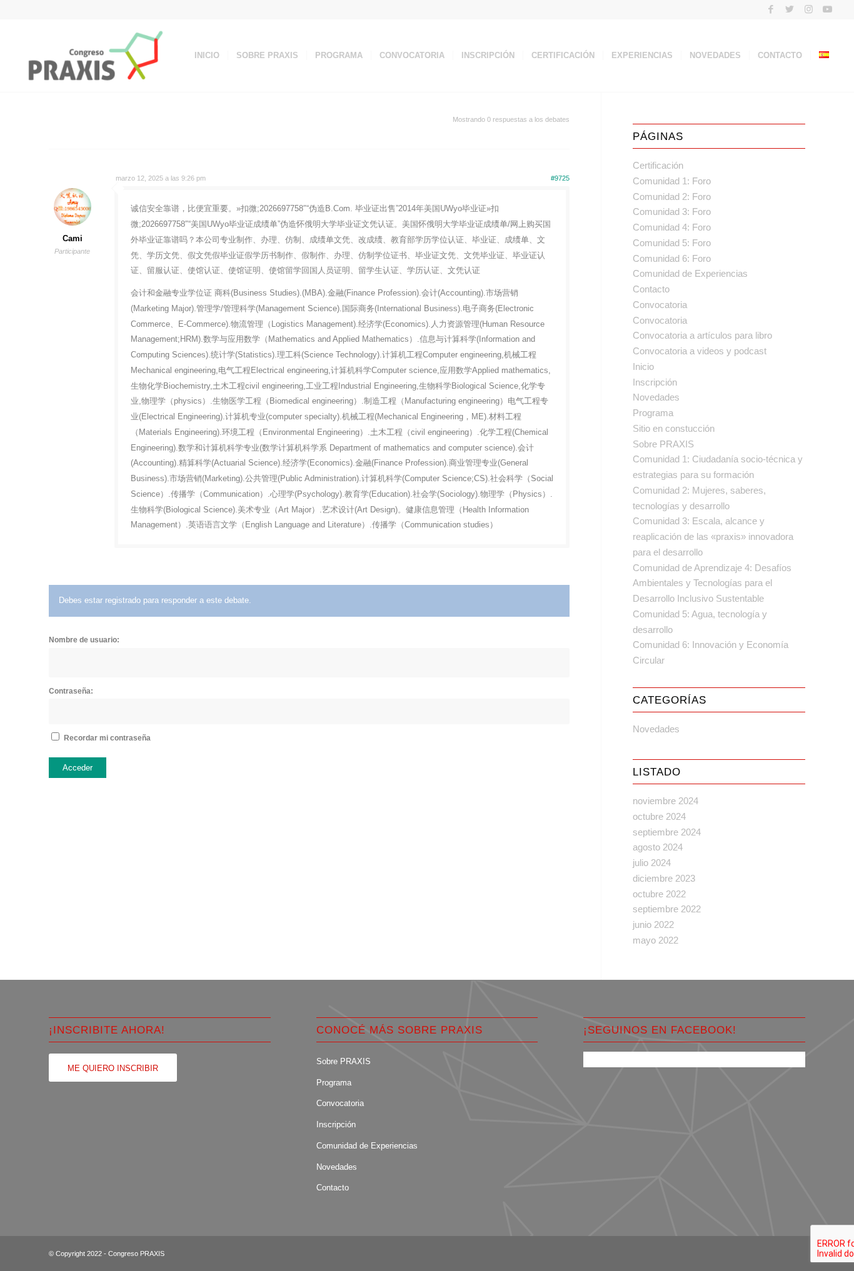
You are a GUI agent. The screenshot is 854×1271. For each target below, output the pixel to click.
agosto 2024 (658, 847)
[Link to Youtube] (827, 9)
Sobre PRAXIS (663, 444)
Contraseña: (71, 691)
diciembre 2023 (664, 878)
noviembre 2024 (665, 800)
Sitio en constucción (674, 428)
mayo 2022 (655, 940)
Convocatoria (660, 304)
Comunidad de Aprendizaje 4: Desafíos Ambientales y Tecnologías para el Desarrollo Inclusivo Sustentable (712, 583)
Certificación (658, 165)
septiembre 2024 (667, 832)
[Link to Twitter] (790, 9)
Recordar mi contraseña (107, 738)
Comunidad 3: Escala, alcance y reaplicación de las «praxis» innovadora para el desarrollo (713, 536)
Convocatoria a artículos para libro (702, 335)
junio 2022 (653, 924)
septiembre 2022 (667, 909)
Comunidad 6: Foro (672, 258)
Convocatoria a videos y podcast (699, 351)
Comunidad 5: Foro (672, 242)
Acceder (78, 767)
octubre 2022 (659, 894)
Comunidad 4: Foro (672, 227)
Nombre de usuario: (84, 640)
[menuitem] (207, 55)
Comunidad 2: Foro (672, 196)
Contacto (651, 289)
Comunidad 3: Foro (672, 211)
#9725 (560, 178)
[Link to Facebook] (771, 9)
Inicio (643, 366)
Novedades (656, 397)
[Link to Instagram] (809, 9)
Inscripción (655, 382)
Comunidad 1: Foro (672, 181)
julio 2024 (652, 862)
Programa (653, 412)
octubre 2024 (659, 816)
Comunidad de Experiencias (690, 273)
